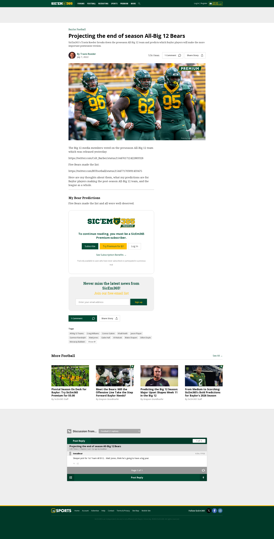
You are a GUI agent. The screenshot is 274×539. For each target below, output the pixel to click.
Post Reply (79, 440)
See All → (218, 355)
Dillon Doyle (145, 337)
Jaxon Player (136, 333)
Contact (111, 510)
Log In (196, 3)
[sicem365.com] (61, 3)
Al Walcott (117, 337)
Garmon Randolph (78, 337)
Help (103, 510)
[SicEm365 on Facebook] (214, 510)
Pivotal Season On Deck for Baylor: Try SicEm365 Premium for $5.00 (68, 392)
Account (85, 510)
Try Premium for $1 (113, 246)
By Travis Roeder (86, 53)
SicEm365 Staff (61, 399)
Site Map (135, 510)
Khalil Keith (122, 333)
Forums (80, 3)
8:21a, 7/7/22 (200, 454)
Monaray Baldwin (77, 341)
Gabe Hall (105, 337)
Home (76, 510)
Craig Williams (93, 333)
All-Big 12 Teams (77, 333)
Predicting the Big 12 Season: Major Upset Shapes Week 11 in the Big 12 (159, 392)
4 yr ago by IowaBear (99, 449)
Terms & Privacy (123, 510)
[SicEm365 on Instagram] (220, 510)
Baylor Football (77, 29)
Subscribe (90, 246)
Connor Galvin (108, 333)
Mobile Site (146, 510)
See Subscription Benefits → (111, 254)
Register (204, 3)
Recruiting (103, 3)
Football (91, 3)
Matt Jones (93, 337)
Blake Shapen (131, 337)
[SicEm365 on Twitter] (208, 510)
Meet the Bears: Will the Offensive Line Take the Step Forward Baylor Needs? (114, 392)
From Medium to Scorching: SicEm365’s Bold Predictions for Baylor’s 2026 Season (202, 392)
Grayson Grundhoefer (109, 399)
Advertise (95, 510)
